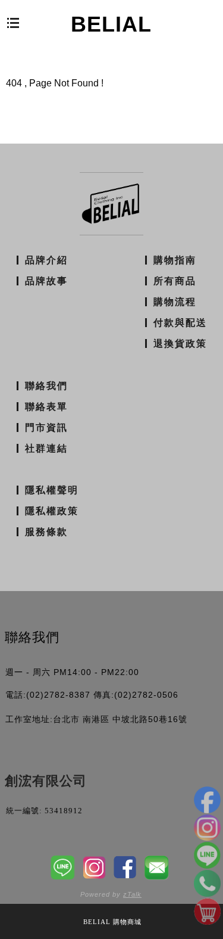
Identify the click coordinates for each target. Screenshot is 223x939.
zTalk (132, 894)
